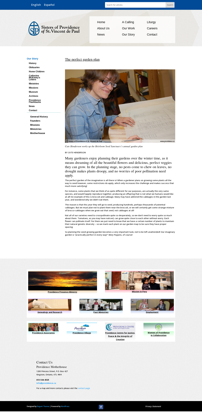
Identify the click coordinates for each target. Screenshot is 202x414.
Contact (152, 34)
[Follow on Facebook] (101, 407)
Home (101, 22)
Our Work (128, 28)
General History (39, 117)
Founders (35, 121)
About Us (103, 28)
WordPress (65, 406)
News (101, 34)
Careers (152, 28)
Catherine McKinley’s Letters (34, 78)
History (32, 63)
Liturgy (151, 22)
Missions (33, 88)
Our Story (128, 34)
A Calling (128, 22)
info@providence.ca (46, 383)
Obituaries (34, 67)
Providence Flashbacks (35, 101)
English (36, 5)
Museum (33, 92)
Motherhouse (37, 133)
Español (49, 5)
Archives (33, 96)
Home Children (37, 72)
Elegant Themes (43, 406)
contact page (84, 388)
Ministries (34, 84)
